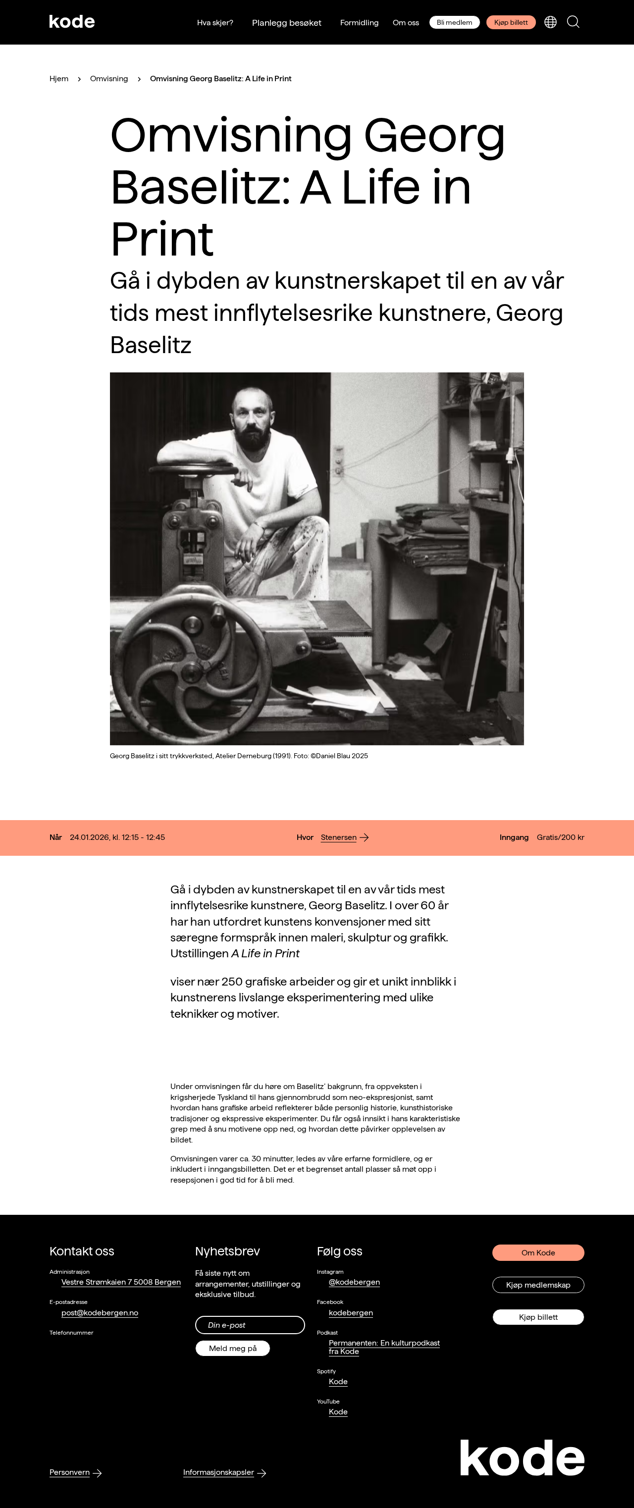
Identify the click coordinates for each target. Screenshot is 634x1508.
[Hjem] (72, 22)
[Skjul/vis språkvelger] (550, 22)
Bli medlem (455, 22)
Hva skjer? (215, 22)
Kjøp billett (511, 22)
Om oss (406, 22)
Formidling (359, 22)
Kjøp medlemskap (538, 1285)
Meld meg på (233, 1348)
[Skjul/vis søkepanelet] (573, 22)
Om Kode (538, 1252)
